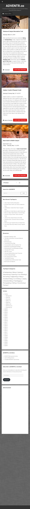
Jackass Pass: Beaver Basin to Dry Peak (13, 217)
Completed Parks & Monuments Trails (12, 259)
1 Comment (7, 69)
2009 (6, 335)
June (8, 299)
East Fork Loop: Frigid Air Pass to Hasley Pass (14, 222)
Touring (5, 285)
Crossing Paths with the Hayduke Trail (12, 245)
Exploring (14, 274)
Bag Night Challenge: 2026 (10, 236)
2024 (6, 310)
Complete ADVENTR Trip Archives (11, 359)
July (8, 297)
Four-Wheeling (22, 274)
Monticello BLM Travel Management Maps (13, 248)
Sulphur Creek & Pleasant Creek (15, 81)
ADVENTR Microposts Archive (11, 356)
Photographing (7, 283)
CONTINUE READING (20, 70)
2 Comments (7, 175)
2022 (6, 314)
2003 (6, 345)
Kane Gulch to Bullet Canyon (15, 131)
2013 (6, 329)
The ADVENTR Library (9, 258)
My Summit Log (7, 241)
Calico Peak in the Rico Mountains (11, 202)
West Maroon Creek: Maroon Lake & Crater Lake (14, 211)
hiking (24, 38)
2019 (6, 319)
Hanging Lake (6, 59)
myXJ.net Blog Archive (9, 357)
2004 (6, 343)
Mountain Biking (8, 281)
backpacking (8, 39)
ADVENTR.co (15, 6)
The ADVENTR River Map (9, 243)
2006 (6, 340)
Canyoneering (6, 274)
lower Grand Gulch (22, 148)
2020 (6, 317)
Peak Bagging (17, 281)
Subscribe (6, 379)
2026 (7, 294)
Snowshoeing (21, 283)
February (9, 305)
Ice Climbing (17, 278)
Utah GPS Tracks (8, 251)
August (9, 295)
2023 (6, 312)
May (9, 300)
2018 (6, 320)
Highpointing (14, 276)
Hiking (20, 276)
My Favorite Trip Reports (9, 261)
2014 (6, 327)
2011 (6, 332)
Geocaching (6, 276)
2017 (6, 322)
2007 (6, 339)
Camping (19, 272)
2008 (6, 337)
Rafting (14, 283)
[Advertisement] (15, 411)
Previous (6, 182)
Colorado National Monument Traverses (13, 253)
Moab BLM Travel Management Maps (12, 246)
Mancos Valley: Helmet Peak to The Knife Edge (14, 212)
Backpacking (7, 272)
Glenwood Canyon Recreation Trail (15, 22)
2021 (6, 315)
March (9, 304)
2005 (6, 342)
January (9, 307)
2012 (6, 330)
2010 (6, 334)
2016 (6, 324)
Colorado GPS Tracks (9, 249)
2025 (6, 309)
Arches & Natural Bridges (9, 254)
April (8, 302)
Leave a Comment (8, 120)
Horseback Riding (7, 278)
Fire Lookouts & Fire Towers (10, 256)
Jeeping (24, 278)
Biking (14, 272)
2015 (6, 325)
